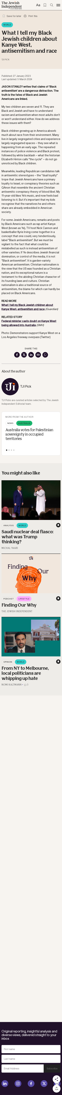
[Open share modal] (56, 1079)
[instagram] (18, 1083)
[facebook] (31, 1083)
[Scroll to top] (56, 1089)
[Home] (12, 5)
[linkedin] (5, 1083)
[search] (51, 5)
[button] (6, 450)
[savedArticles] (45, 5)
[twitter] (44, 1083)
